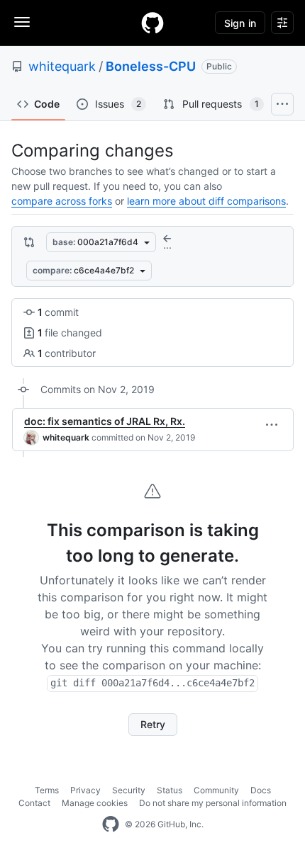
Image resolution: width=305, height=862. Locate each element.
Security (128, 790)
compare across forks (61, 201)
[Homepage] (152, 22)
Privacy (85, 790)
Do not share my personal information (213, 803)
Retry (152, 724)
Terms (47, 790)
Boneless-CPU (151, 66)
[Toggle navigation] (22, 22)
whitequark (62, 66)
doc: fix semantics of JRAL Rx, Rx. (104, 421)
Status (169, 790)
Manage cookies (95, 803)
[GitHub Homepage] (110, 824)
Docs (260, 790)
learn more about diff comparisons (206, 201)
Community (216, 790)
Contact (34, 803)
